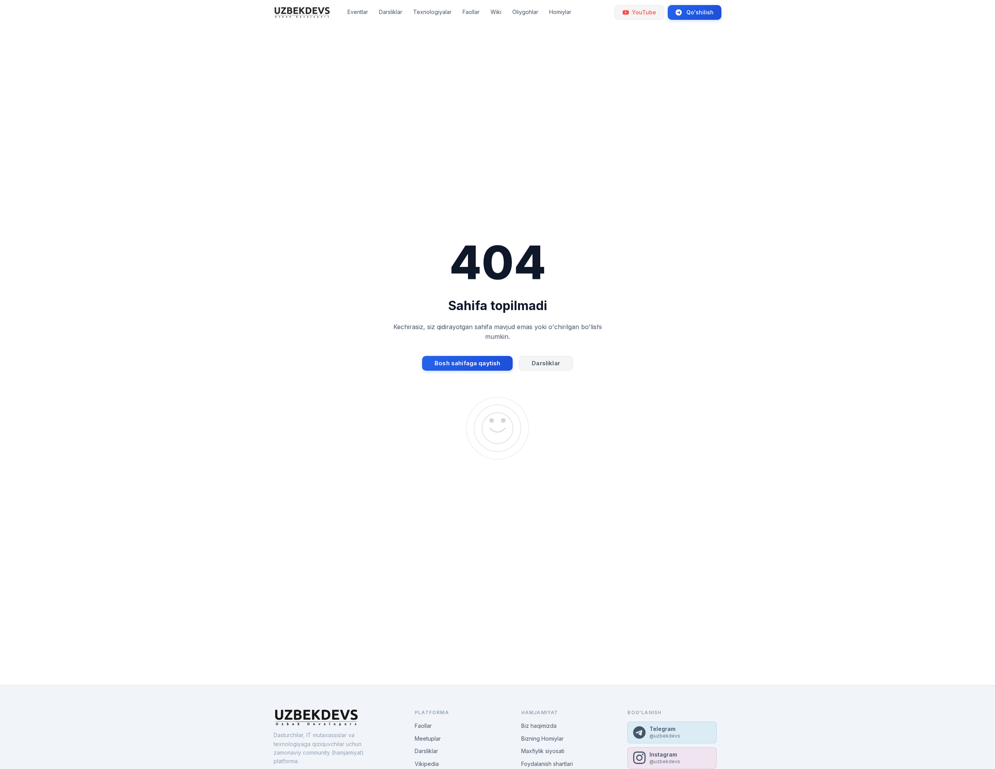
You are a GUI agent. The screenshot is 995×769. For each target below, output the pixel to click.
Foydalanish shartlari (547, 763)
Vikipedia (427, 763)
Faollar (423, 725)
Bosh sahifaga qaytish (467, 363)
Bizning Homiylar (542, 738)
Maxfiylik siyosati (542, 751)
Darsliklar (546, 363)
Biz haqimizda (539, 725)
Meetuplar (428, 738)
